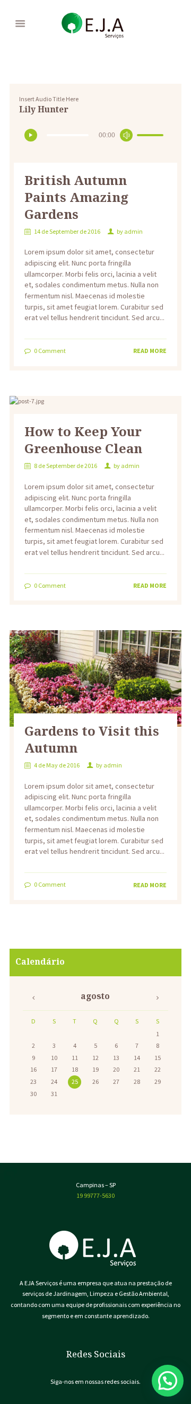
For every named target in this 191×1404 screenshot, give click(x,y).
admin (133, 231)
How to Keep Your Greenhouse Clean (83, 439)
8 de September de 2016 (65, 466)
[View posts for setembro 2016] (33, 997)
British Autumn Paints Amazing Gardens (76, 197)
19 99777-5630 (95, 1195)
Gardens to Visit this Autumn (91, 739)
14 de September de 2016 (67, 231)
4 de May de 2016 (57, 765)
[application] (95, 137)
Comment (50, 351)
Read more (150, 351)
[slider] (152, 138)
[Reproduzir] (30, 135)
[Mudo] (126, 135)
